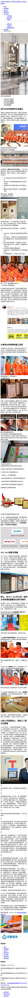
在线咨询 (6, 996)
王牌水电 (9, 24)
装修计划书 (7, 994)
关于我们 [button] (6, 14)
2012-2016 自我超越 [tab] (8, 101)
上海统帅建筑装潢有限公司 (14, 983)
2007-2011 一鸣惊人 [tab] (8, 99)
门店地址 (9, 16)
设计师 (5, 10)
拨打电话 (6, 992)
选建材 (9, 19)
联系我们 (6, 29)
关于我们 (6, 954)
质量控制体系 (10, 27)
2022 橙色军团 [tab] (7, 105)
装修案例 (6, 8)
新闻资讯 (6, 12)
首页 (5, 6)
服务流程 (9, 17)
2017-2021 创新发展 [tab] (8, 103)
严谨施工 (9, 26)
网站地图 (6, 958)
